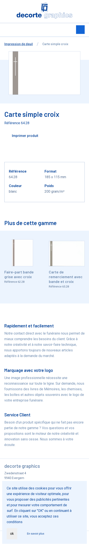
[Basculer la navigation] (80, 29)
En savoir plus (35, 533)
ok (12, 534)
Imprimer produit (24, 136)
